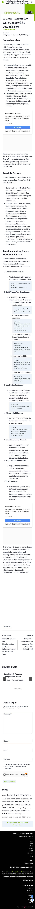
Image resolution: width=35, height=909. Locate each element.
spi (23, 814)
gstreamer (6, 804)
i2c (19, 805)
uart (10, 817)
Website (7, 759)
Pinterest (30, 900)
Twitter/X (30, 888)
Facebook (30, 893)
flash (13, 801)
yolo (29, 817)
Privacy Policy (29, 863)
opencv (29, 808)
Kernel (31, 848)
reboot (28, 810)
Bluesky (30, 895)
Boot (31, 841)
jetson (28, 804)
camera (24, 795)
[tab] (14, 688)
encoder (4, 801)
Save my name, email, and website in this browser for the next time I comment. (17, 766)
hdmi (12, 805)
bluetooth (4, 795)
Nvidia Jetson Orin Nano (26, 836)
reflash (5, 813)
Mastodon (30, 890)
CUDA (31, 850)
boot (16, 795)
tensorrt (5, 817)
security (18, 814)
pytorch (23, 810)
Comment (8, 714)
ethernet (9, 801)
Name (6, 741)
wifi (27, 817)
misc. (11, 807)
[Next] (30, 679)
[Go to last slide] (4, 679)
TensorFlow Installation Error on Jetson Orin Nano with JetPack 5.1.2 (26, 642)
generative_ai (19, 801)
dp (31, 798)
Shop (31, 856)
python (17, 810)
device (13, 798)
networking (18, 808)
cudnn (9, 798)
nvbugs (24, 808)
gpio (27, 801)
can (30, 795)
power (12, 810)
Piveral (8, 680)
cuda (4, 798)
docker (18, 798)
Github (31, 902)
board (10, 795)
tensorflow (7, 626)
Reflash (31, 846)
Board (31, 843)
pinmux (7, 810)
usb (23, 817)
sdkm (12, 814)
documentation (25, 798)
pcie (3, 810)
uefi (20, 817)
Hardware (30, 853)
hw (16, 804)
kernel (5, 807)
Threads (30, 897)
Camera (31, 839)
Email (6, 750)
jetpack (22, 804)
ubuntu (15, 817)
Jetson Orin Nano (9, 29)
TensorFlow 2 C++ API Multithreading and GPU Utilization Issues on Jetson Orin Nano (9, 645)
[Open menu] (31, 2)
